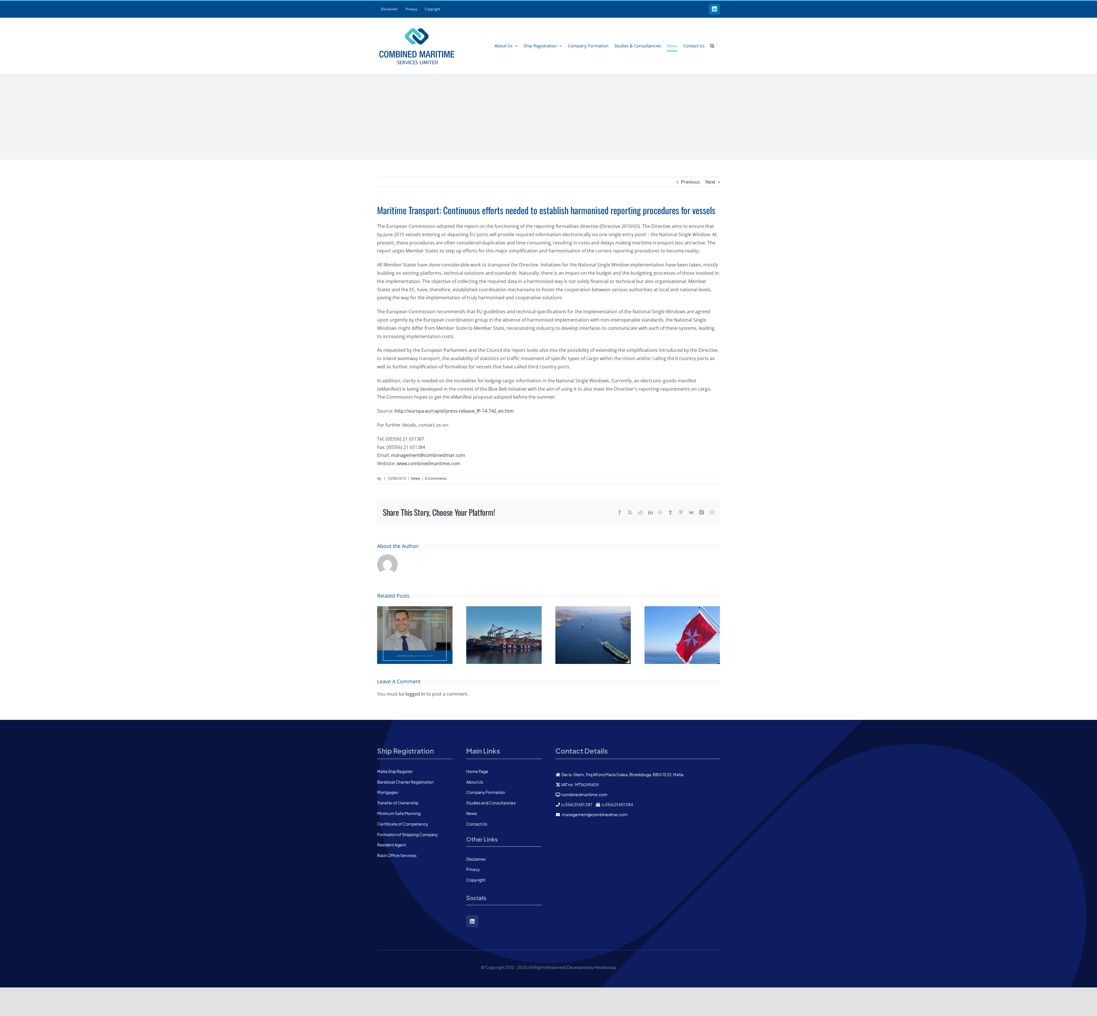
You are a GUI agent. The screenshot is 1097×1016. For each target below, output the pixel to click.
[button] (712, 46)
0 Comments (436, 478)
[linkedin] (472, 921)
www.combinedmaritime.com (428, 463)
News (415, 478)
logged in (415, 694)
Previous (690, 182)
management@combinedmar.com (428, 455)
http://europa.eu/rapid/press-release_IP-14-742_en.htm (454, 411)
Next (710, 182)
